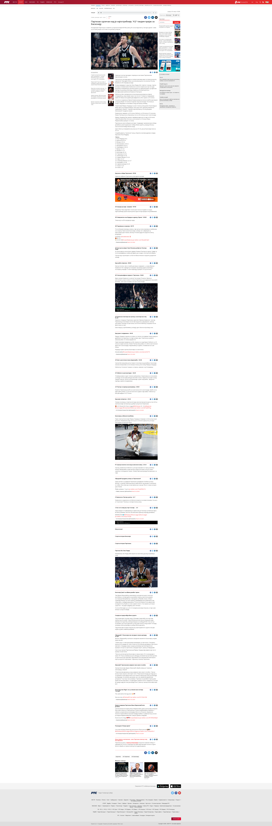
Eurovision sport (157, 5)
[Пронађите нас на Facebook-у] (176, 792)
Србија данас (114, 799)
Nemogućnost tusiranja (165, 90)
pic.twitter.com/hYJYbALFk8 (139, 697)
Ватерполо (119, 5)
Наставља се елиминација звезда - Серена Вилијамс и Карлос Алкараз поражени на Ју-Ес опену (166, 41)
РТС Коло (148, 809)
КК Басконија (135, 756)
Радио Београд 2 (111, 812)
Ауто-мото (131, 5)
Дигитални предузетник (166, 806)
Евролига (93, 8)
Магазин (32, 2)
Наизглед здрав (138, 807)
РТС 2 (105, 809)
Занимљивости (106, 806)
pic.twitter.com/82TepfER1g (143, 408)
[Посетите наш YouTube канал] (179, 792)
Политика (98, 799)
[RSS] (263, 2)
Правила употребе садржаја (110, 823)
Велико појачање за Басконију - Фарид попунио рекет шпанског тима (99, 103)
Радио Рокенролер (149, 812)
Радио (42, 2)
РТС (55, 2)
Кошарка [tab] (94, 72)
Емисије (49, 2)
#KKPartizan (136, 406)
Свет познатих (132, 806)
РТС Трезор (155, 809)
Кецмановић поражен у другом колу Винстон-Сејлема (166, 26)
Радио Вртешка (167, 812)
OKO (26, 2)
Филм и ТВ (145, 806)
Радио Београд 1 (102, 812)
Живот (99, 806)
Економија (132, 799)
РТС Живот (134, 809)
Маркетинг (128, 815)
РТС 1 (101, 809)
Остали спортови (139, 5)
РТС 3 (109, 809)
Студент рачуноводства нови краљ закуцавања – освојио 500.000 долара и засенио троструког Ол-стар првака (98, 77)
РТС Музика (163, 809)
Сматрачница (171, 799)
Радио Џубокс (158, 812)
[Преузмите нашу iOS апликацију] (175, 786)
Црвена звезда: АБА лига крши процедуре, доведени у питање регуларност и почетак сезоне (98, 97)
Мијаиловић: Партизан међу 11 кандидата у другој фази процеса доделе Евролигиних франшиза (99, 83)
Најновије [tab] (162, 19)
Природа (156, 806)
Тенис (103, 5)
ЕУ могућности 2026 (136, 801)
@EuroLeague (143, 515)
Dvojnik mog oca (163, 84)
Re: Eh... (161, 103)
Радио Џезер (175, 812)
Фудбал (93, 5)
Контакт (122, 815)
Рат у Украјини (149, 799)
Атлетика (125, 5)
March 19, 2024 (131, 242)
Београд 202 (130, 812)
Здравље (139, 806)
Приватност (94, 823)
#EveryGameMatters (129, 408)
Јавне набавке (135, 815)
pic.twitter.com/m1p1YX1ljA (123, 516)
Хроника (120, 799)
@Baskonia (148, 406)
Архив (136, 813)
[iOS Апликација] (169, 66)
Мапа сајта (176, 818)
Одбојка (108, 5)
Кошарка (98, 5)
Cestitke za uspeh (164, 97)
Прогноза (162, 15)
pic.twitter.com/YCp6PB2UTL (137, 489)
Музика (113, 806)
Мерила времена (140, 799)
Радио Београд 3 (121, 812)
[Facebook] (145, 17)
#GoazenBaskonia (127, 240)
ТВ (37, 2)
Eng (257, 2)
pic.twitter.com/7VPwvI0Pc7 (146, 731)
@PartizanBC (126, 697)
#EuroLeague (119, 408)
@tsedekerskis (125, 236)
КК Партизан (126, 756)
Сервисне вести (163, 799)
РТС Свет (115, 809)
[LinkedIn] (152, 17)
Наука (151, 806)
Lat (252, 2)
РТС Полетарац (171, 809)
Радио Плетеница (138, 812)
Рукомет (113, 5)
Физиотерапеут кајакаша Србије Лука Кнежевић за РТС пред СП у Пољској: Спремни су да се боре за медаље (166, 55)
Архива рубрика (167, 5)
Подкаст (178, 799)
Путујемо (125, 806)
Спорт (21, 2)
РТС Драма (127, 809)
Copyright (100, 823)
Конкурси (142, 815)
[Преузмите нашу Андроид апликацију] (163, 786)
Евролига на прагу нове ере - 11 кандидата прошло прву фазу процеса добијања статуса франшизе (98, 90)
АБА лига (101, 8)
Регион (103, 799)
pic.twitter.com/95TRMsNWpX (149, 718)
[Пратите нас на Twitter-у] (172, 792)
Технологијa (119, 806)
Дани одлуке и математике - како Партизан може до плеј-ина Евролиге (131, 740)
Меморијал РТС (148, 5)
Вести (15, 2)
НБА (97, 8)
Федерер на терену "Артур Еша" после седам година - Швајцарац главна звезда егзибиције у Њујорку (165, 34)
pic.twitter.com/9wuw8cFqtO (141, 240)
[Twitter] (149, 17)
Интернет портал (150, 815)
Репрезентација (108, 8)
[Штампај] (156, 17)
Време (155, 799)
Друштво (126, 799)
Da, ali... (161, 77)
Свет (108, 799)
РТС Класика (142, 809)
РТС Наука (121, 809)
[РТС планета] (241, 2)
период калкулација (132, 742)
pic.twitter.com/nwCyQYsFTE (141, 352)
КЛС (114, 8)
